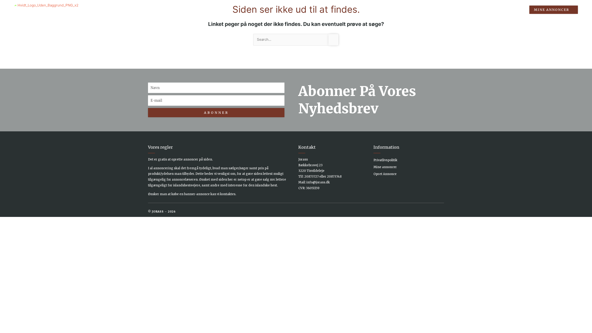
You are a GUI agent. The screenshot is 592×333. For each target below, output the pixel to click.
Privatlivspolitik (385, 160)
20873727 (311, 177)
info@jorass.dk (318, 182)
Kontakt (513, 10)
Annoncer (428, 10)
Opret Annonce (385, 174)
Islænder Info (461, 10)
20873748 (334, 177)
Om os (490, 10)
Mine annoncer (385, 167)
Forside (402, 10)
